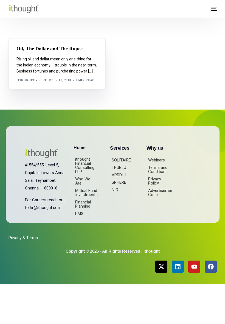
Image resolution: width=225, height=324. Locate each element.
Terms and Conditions (158, 169)
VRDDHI (119, 174)
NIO (115, 189)
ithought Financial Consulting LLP (84, 165)
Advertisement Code (160, 192)
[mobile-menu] (212, 9)
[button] (199, 9)
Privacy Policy (154, 181)
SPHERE (119, 182)
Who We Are (82, 181)
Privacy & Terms (23, 237)
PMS (79, 213)
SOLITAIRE (121, 160)
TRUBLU (119, 167)
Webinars (156, 160)
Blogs (23, 50)
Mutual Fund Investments (86, 192)
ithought (25, 80)
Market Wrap (43, 50)
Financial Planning (83, 204)
